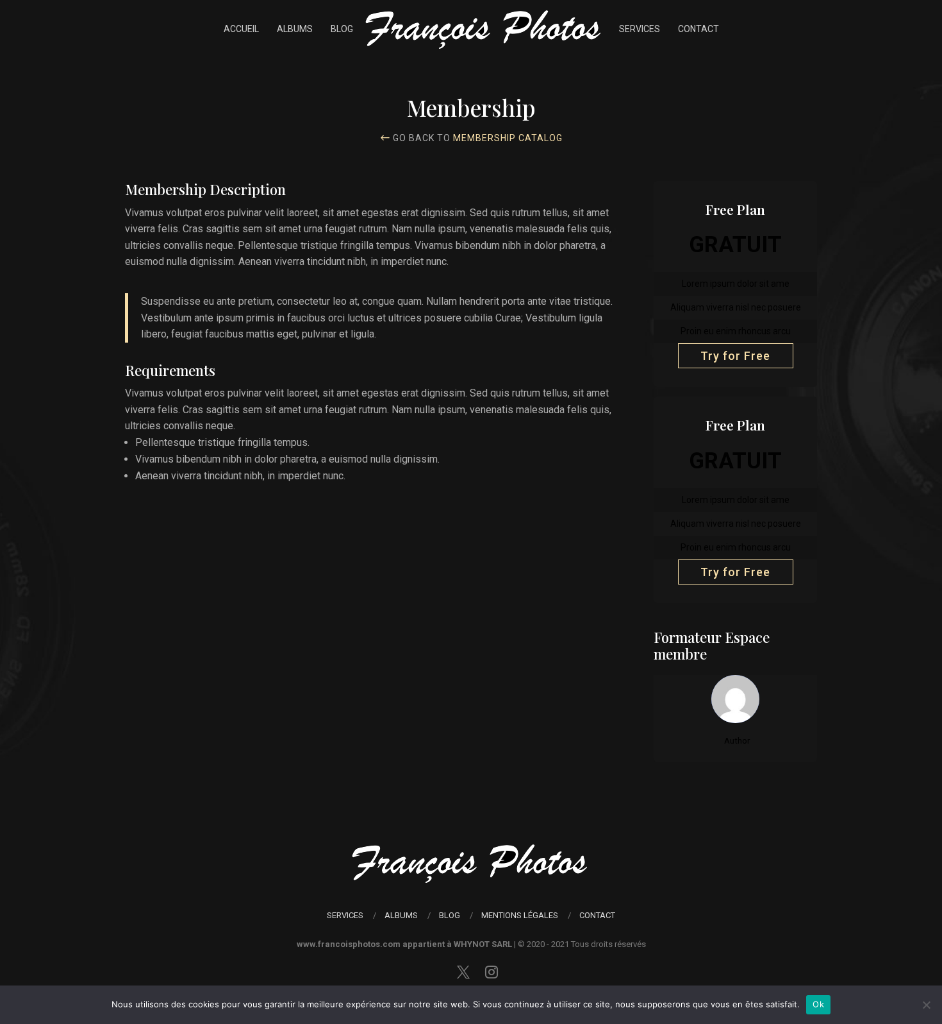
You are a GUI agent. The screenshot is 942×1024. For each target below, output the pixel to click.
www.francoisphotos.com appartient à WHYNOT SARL (404, 944)
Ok (818, 1004)
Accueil (241, 29)
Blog (342, 29)
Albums (295, 29)
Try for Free (735, 356)
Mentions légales (519, 915)
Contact (698, 29)
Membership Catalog (508, 138)
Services (639, 29)
